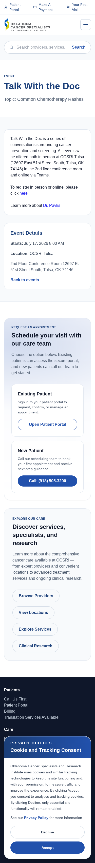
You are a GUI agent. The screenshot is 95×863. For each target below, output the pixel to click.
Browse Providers (36, 596)
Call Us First (15, 699)
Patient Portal (15, 7)
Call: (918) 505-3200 (47, 481)
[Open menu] (85, 24)
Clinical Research (35, 646)
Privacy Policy (36, 818)
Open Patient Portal (47, 424)
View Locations (33, 612)
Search (79, 47)
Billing (9, 711)
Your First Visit (79, 7)
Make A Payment (46, 7)
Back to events (24, 280)
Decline (47, 832)
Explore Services (35, 629)
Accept (48, 848)
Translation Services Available (31, 717)
